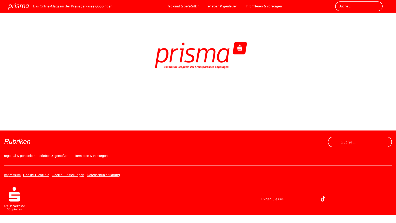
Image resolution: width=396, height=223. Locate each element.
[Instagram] (289, 199)
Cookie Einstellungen (68, 174)
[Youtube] (311, 199)
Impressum (12, 174)
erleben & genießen (223, 6)
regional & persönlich (183, 6)
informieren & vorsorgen (264, 6)
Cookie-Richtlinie (36, 174)
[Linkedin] (300, 199)
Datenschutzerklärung (103, 174)
